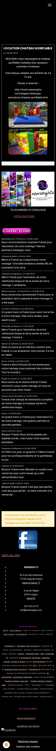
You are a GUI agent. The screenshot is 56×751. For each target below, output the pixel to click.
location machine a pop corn (16, 681)
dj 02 (42, 654)
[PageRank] (28, 730)
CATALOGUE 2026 (24, 216)
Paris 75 (5, 630)
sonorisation (7, 677)
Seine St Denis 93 (9, 634)
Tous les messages (18, 504)
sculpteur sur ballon (28, 726)
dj (48, 673)
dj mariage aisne (33, 654)
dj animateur (26, 658)
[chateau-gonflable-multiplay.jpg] (28, 141)
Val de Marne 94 (21, 634)
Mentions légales (28, 741)
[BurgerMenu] (50, 5)
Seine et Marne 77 (16, 630)
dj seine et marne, (18, 662)
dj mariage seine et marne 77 (28, 646)
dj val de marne (39, 662)
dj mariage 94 (34, 669)
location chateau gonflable (28, 48)
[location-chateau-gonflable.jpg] (28, 115)
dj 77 (35, 665)
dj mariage (36, 658)
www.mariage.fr (26, 718)
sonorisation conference (22, 677)
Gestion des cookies (28, 746)
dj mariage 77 (10, 646)
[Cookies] (6, 744)
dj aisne (21, 654)
